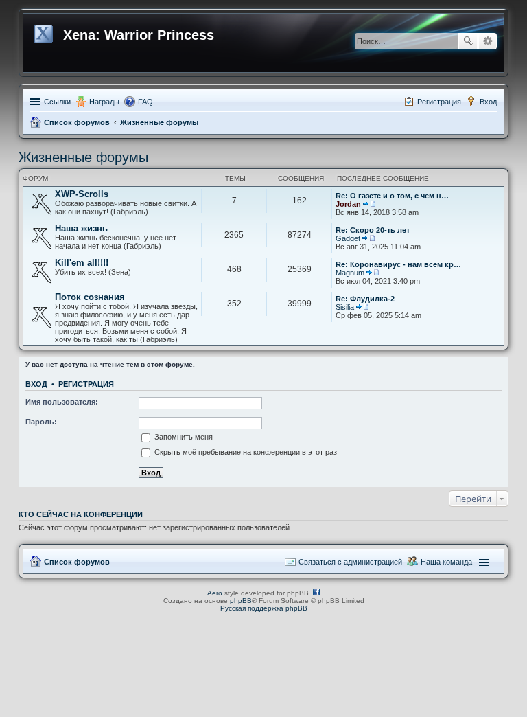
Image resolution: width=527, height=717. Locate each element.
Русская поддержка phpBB (263, 608)
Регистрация (86, 384)
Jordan (348, 204)
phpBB (241, 600)
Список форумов (77, 122)
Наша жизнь (81, 228)
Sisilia (345, 307)
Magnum (350, 273)
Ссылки (57, 102)
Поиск (468, 41)
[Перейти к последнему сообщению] (369, 204)
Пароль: (41, 422)
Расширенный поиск (487, 41)
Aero (214, 593)
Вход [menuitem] (488, 102)
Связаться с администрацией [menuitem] (350, 562)
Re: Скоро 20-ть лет (373, 230)
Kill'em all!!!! (81, 263)
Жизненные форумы (159, 122)
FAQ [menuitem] (145, 102)
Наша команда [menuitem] (446, 562)
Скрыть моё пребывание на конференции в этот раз (244, 452)
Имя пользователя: (61, 402)
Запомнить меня (182, 437)
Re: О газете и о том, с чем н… (392, 196)
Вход (36, 384)
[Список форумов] (45, 31)
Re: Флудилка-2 (365, 299)
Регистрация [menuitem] (439, 102)
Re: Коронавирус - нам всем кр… (398, 264)
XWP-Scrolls (81, 194)
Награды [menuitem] (104, 102)
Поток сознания (90, 297)
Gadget (348, 238)
